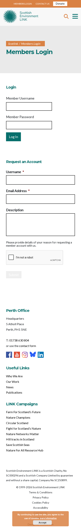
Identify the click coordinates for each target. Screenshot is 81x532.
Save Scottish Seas (18, 444)
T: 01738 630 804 (17, 340)
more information (48, 518)
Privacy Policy (41, 497)
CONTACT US (42, 3)
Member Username (20, 98)
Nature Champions (18, 417)
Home (20, 16)
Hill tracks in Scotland (20, 439)
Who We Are (14, 376)
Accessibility (40, 507)
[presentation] (34, 257)
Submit (14, 275)
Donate (60, 3)
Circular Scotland (17, 423)
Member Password (20, 117)
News (10, 387)
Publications (14, 392)
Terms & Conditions (40, 492)
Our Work (12, 381)
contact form (27, 346)
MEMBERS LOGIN (23, 3)
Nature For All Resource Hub (24, 450)
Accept (42, 522)
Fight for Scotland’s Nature (23, 428)
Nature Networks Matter (22, 434)
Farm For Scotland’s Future (23, 412)
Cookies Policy (40, 502)
